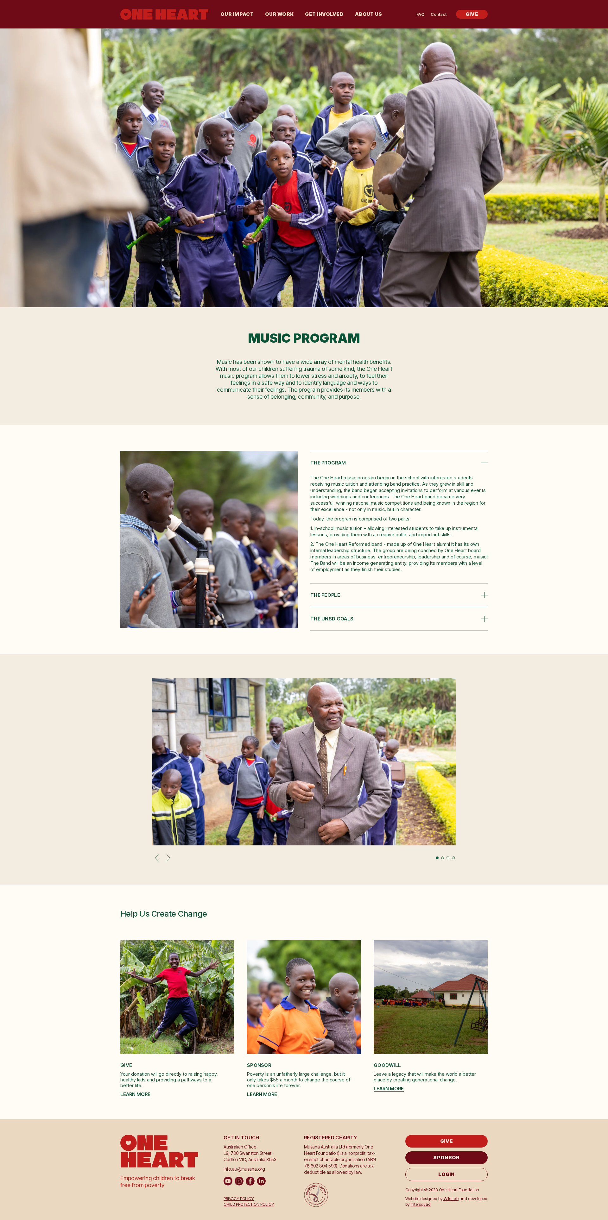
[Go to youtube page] (228, 1181)
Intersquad (421, 1204)
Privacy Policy (239, 1198)
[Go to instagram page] (239, 1181)
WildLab (451, 1198)
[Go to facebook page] (250, 1181)
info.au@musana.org (244, 1169)
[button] (237, 14)
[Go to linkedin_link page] (261, 1181)
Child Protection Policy (249, 1204)
